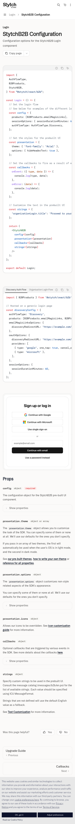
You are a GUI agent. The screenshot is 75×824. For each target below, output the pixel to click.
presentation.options (17, 574)
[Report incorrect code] (56, 68)
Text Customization (19, 712)
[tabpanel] (37, 171)
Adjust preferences (55, 815)
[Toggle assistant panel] (65, 4)
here (60, 652)
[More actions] (70, 4)
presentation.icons (15, 618)
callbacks (9, 641)
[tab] (16, 290)
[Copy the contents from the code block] (62, 68)
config (7, 488)
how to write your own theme (49, 559)
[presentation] (37, 171)
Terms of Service (51, 807)
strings (8, 674)
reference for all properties (18, 563)
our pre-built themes (20, 559)
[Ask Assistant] (67, 68)
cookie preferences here (27, 799)
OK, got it (19, 815)
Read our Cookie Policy (13, 820)
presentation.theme (15, 521)
